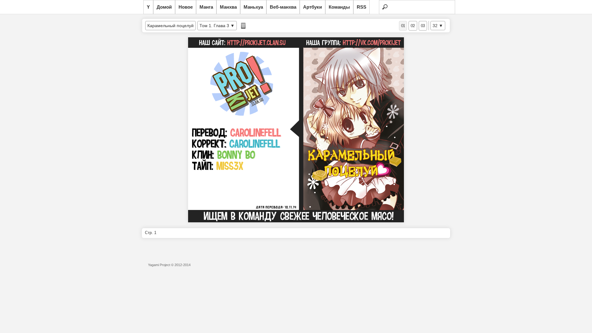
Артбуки (312, 7)
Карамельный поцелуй (170, 25)
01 (403, 25)
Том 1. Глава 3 (214, 25)
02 (413, 25)
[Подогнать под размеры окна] (243, 26)
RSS (361, 7)
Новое (186, 7)
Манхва (228, 7)
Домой (164, 7)
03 (423, 25)
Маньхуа (253, 7)
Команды (339, 7)
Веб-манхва (283, 7)
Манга (206, 7)
